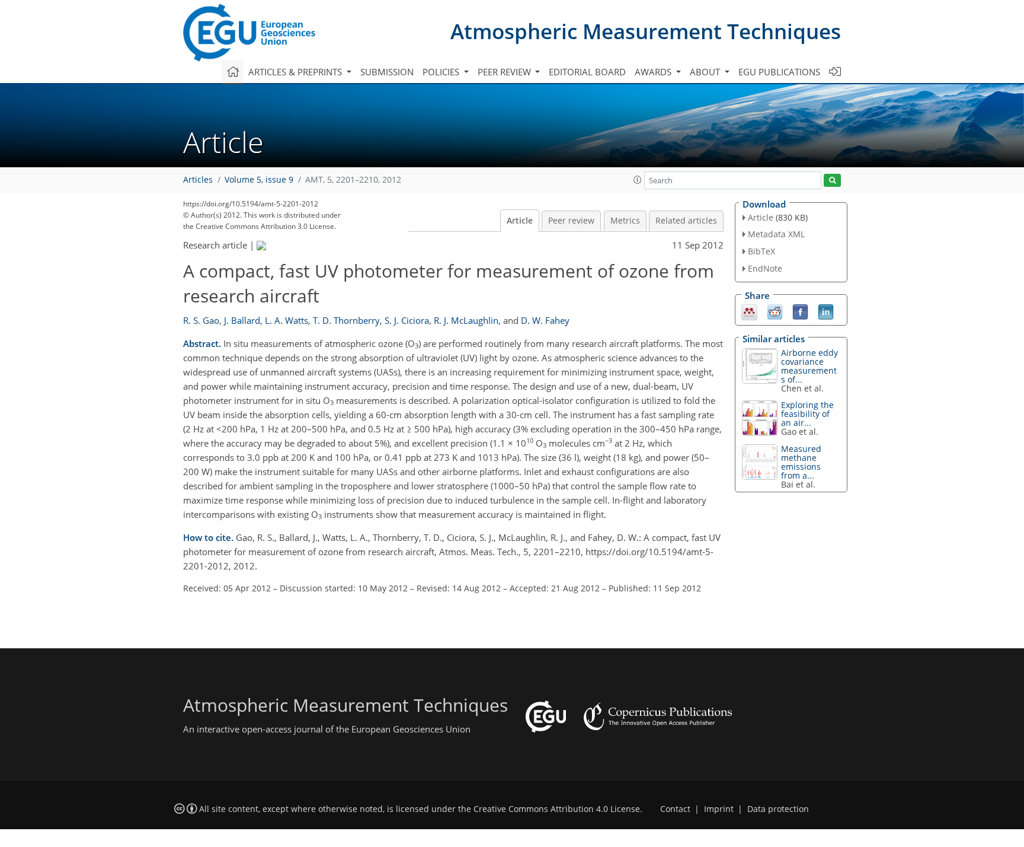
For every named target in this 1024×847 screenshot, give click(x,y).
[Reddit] (775, 311)
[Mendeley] (749, 311)
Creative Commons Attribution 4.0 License (556, 809)
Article (520, 220)
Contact (675, 809)
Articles (198, 179)
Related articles (686, 220)
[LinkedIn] (826, 311)
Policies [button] (442, 72)
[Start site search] (832, 180)
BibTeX (761, 251)
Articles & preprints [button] (296, 72)
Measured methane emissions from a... (801, 462)
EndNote (765, 268)
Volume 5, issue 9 (259, 179)
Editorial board (587, 72)
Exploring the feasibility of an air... (807, 413)
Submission (387, 72)
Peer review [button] (505, 72)
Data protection (778, 809)
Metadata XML (776, 234)
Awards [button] (654, 72)
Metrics (625, 220)
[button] (637, 179)
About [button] (706, 72)
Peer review (571, 220)
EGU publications (779, 72)
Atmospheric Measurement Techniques (645, 31)
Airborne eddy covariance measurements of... (809, 366)
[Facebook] (800, 311)
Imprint (719, 809)
